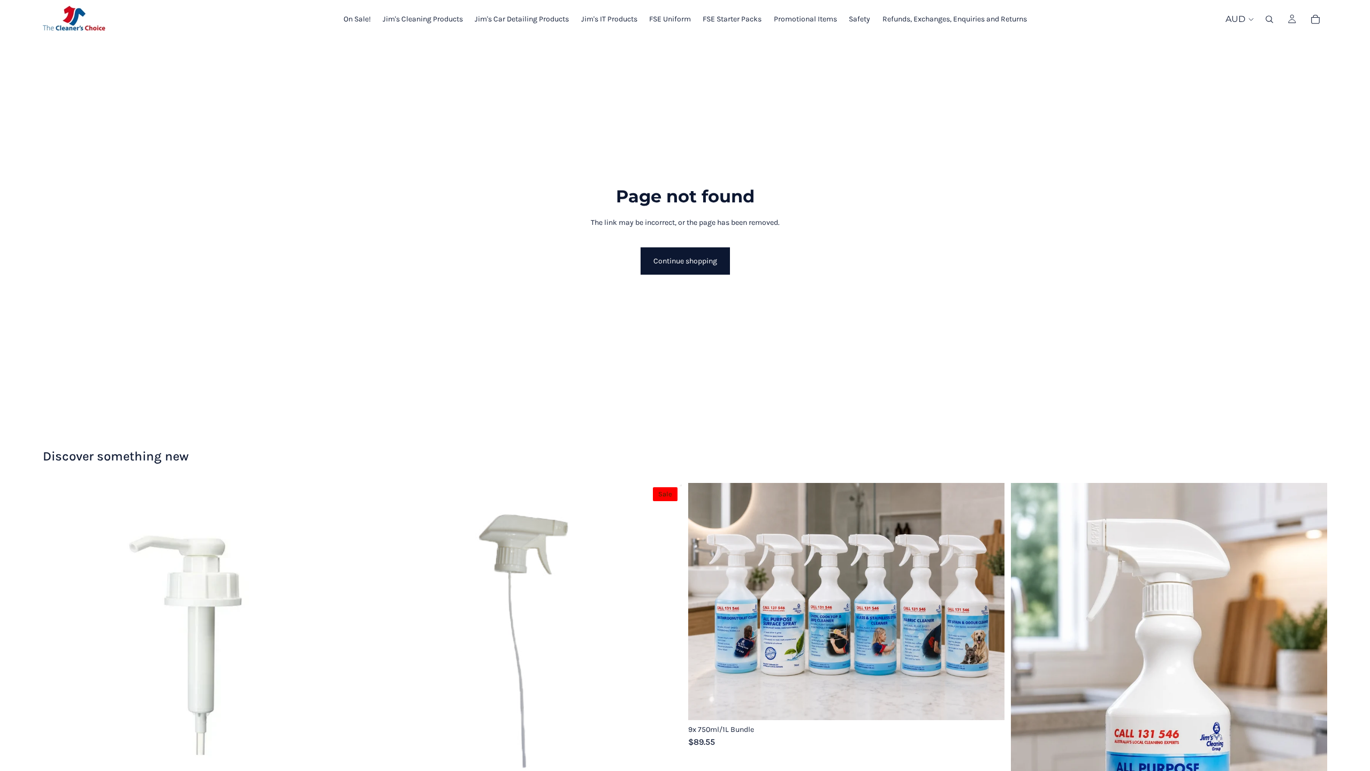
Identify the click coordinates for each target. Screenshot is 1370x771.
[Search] (1269, 19)
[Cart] (1315, 19)
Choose (997, 703)
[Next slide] (988, 601)
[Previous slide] (704, 601)
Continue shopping (685, 261)
